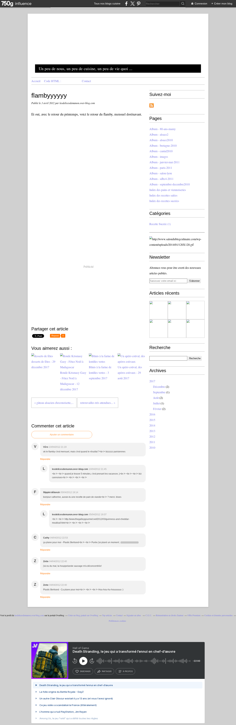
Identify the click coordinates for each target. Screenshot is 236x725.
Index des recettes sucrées (164, 201)
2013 (152, 431)
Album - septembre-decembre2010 (169, 184)
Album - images (158, 156)
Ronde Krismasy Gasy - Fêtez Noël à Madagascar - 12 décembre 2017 (73, 381)
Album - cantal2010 (161, 151)
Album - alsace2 (158, 134)
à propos (128, 671)
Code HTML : (52, 81)
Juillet (156, 403)
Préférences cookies (117, 620)
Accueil (35, 81)
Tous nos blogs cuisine (107, 3)
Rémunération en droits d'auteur (169, 615)
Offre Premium (193, 615)
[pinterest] (138, 3)
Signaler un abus (134, 615)
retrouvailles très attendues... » (97, 403)
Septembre (159, 392)
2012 (152, 436)
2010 (152, 447)
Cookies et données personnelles (218, 615)
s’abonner (85, 671)
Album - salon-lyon (160, 173)
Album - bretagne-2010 (163, 145)
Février (157, 409)
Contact (86, 81)
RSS (151, 105)
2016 (152, 414)
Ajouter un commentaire (62, 434)
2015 (152, 420)
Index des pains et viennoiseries (167, 190)
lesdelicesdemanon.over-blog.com (29, 615)
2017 (152, 381)
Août (156, 398)
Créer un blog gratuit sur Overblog (83, 615)
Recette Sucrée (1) (160, 224)
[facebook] (126, 3)
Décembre (159, 387)
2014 (152, 425)
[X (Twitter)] (132, 3)
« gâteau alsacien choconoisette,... (54, 403)
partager (107, 671)
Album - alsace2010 (161, 140)
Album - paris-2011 (160, 168)
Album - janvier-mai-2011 (164, 162)
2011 (152, 442)
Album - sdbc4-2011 (161, 179)
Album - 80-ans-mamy (162, 129)
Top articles (107, 615)
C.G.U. (148, 615)
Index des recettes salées (163, 195)
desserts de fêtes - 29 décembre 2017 (43, 364)
